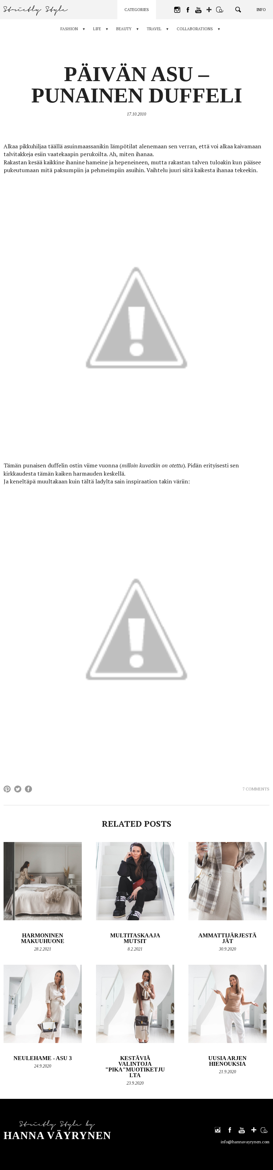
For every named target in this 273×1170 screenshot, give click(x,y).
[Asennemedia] (219, 9)
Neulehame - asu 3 (43, 1058)
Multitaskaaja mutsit (135, 938)
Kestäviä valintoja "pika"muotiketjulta (135, 1066)
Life (97, 28)
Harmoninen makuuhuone (42, 938)
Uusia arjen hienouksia (227, 1061)
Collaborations (195, 28)
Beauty (124, 28)
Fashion (69, 28)
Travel (154, 28)
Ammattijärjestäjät (227, 938)
